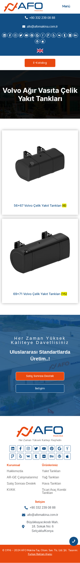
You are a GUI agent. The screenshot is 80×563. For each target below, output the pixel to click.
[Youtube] (26, 35)
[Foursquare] (48, 35)
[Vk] (59, 35)
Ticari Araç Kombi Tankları (54, 491)
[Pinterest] (31, 35)
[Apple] (42, 41)
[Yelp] (53, 35)
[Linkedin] (4, 35)
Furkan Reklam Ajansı (40, 554)
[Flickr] (70, 35)
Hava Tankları (51, 483)
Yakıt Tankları (51, 471)
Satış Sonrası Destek (21, 483)
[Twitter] (20, 35)
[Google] (37, 35)
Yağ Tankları (50, 477)
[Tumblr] (64, 35)
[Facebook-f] (9, 35)
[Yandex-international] (42, 35)
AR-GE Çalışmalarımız (22, 477)
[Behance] (75, 35)
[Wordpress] (37, 41)
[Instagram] (15, 35)
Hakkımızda (15, 471)
